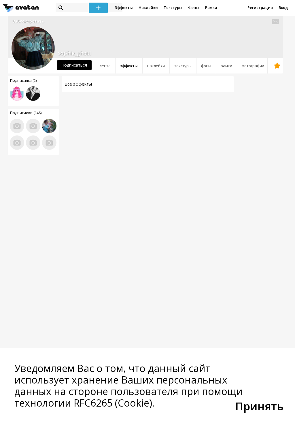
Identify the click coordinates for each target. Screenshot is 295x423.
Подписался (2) (23, 80)
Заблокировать (28, 21)
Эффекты (124, 7)
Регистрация (260, 7)
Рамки (211, 7)
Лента (105, 65)
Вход (283, 7)
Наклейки (148, 7)
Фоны (193, 7)
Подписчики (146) (25, 112)
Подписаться (74, 65)
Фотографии (253, 65)
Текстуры (173, 7)
